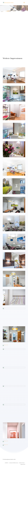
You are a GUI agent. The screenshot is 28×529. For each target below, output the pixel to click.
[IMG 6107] (14, 175)
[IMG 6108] (14, 119)
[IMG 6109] (5, 440)
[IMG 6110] (14, 83)
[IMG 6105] (5, 444)
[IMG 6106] (5, 344)
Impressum (22, 464)
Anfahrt (6, 462)
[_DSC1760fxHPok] (14, 249)
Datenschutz (21, 462)
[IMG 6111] (14, 438)
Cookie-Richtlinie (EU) (13, 462)
